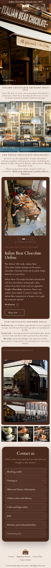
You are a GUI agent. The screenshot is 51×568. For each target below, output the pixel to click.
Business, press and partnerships (25, 524)
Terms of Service (25, 560)
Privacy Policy (37, 557)
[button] (3, 8)
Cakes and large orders (25, 507)
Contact (11, 557)
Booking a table (25, 471)
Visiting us (25, 480)
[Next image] (32, 239)
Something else (25, 533)
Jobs (25, 515)
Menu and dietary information (25, 489)
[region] (25, 211)
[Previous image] (19, 239)
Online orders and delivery (25, 498)
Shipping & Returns (23, 557)
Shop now (14, 312)
